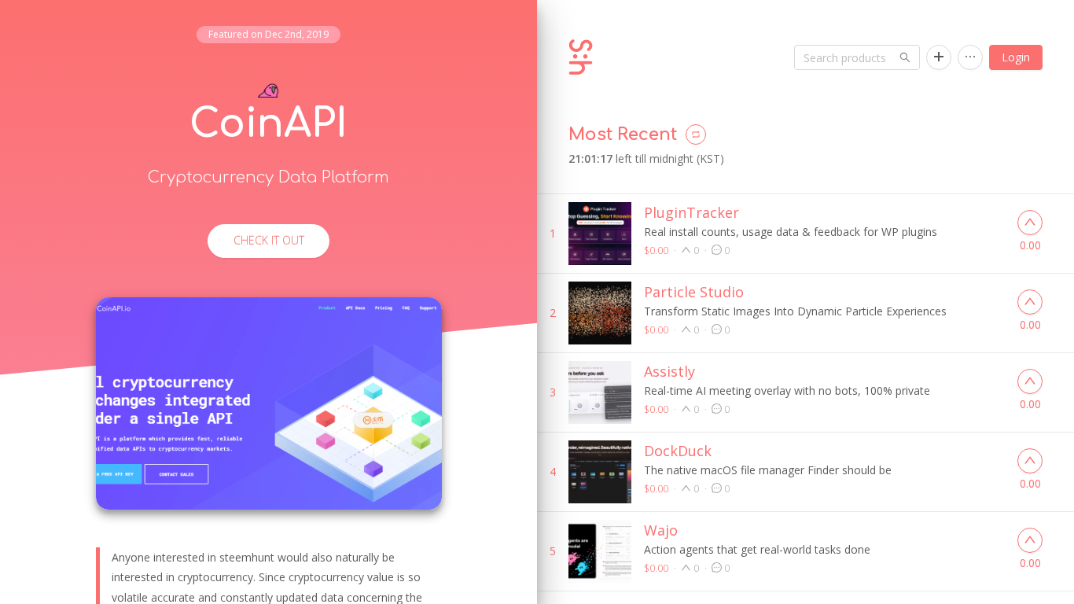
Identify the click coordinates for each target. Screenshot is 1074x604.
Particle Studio (694, 291)
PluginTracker (691, 212)
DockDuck (678, 450)
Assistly (669, 371)
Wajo (661, 530)
